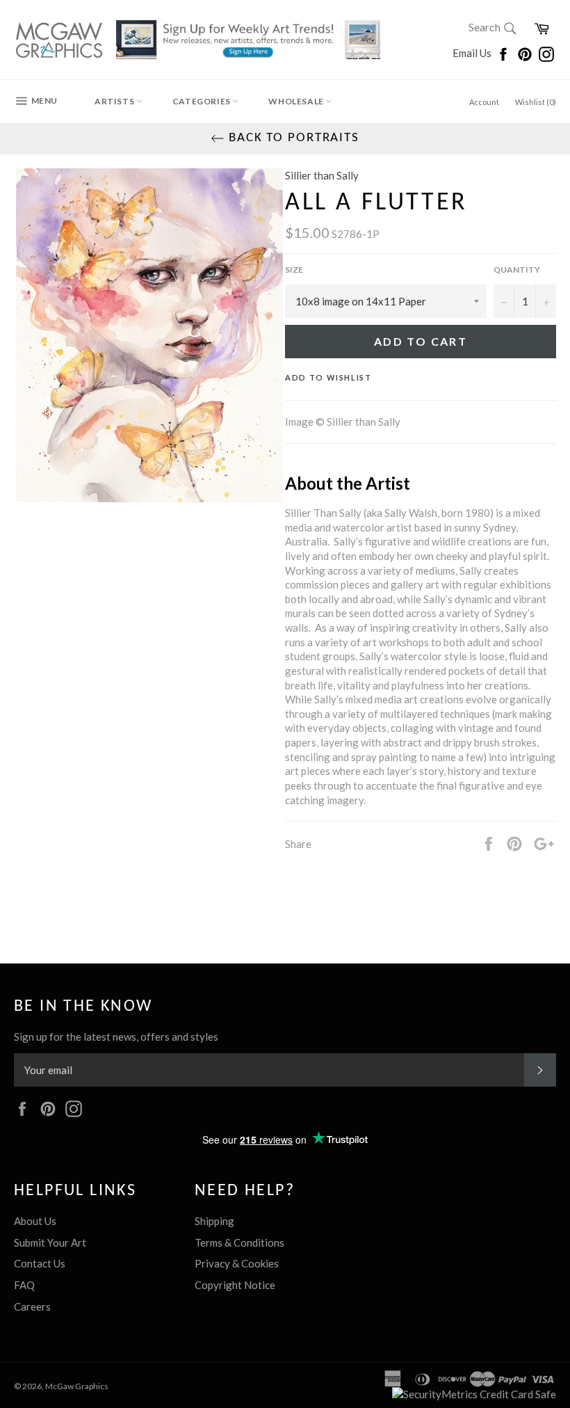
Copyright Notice (235, 1285)
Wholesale (296, 101)
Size (294, 269)
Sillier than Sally (322, 175)
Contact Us (39, 1263)
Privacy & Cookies (237, 1263)
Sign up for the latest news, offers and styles (116, 1036)
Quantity (517, 269)
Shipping (214, 1221)
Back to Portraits (292, 138)
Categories (202, 101)
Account (484, 101)
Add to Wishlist (328, 377)
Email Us (473, 53)
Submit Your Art (50, 1242)
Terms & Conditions (239, 1242)
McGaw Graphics (76, 1386)
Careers (32, 1306)
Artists (115, 101)
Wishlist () (535, 101)
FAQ (24, 1285)
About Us (35, 1221)
